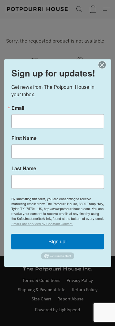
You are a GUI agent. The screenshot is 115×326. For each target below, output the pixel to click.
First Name (23, 138)
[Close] (105, 64)
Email (17, 107)
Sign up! (57, 241)
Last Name (23, 168)
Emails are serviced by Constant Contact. (42, 223)
